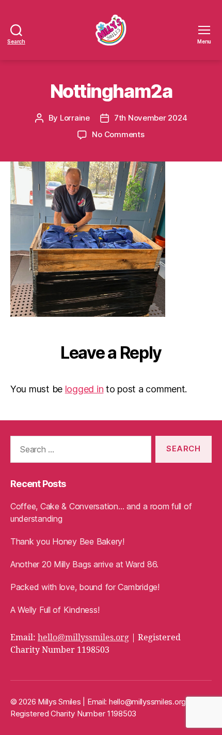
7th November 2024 (150, 118)
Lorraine (75, 118)
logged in (84, 389)
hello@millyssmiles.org (83, 638)
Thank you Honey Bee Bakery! (67, 541)
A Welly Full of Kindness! (54, 610)
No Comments (118, 134)
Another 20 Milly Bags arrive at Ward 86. (84, 564)
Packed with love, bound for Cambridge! (85, 587)
